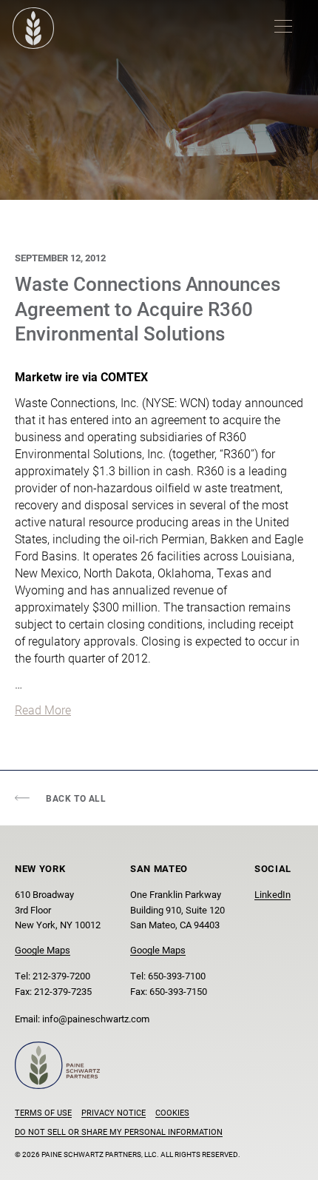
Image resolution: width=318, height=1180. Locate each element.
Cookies (172, 1112)
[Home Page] (33, 27)
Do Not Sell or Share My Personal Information (119, 1131)
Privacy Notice (113, 1112)
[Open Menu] (283, 25)
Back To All (76, 798)
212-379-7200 (61, 975)
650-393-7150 (178, 991)
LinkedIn (272, 894)
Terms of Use (43, 1112)
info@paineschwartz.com (95, 1018)
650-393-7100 (177, 975)
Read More (43, 709)
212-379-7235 (63, 991)
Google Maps (42, 949)
